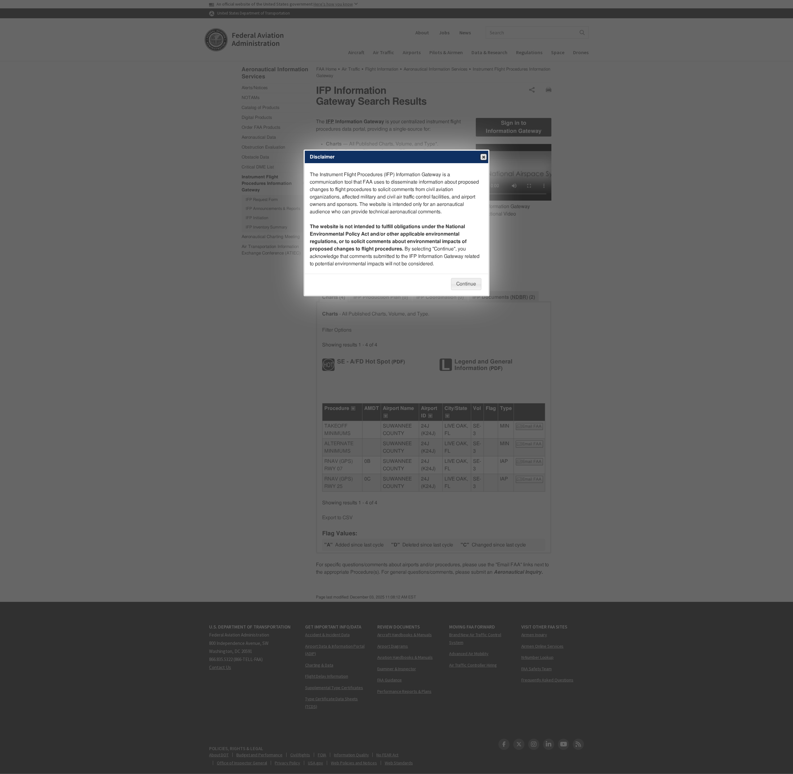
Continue (466, 283)
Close (483, 157)
